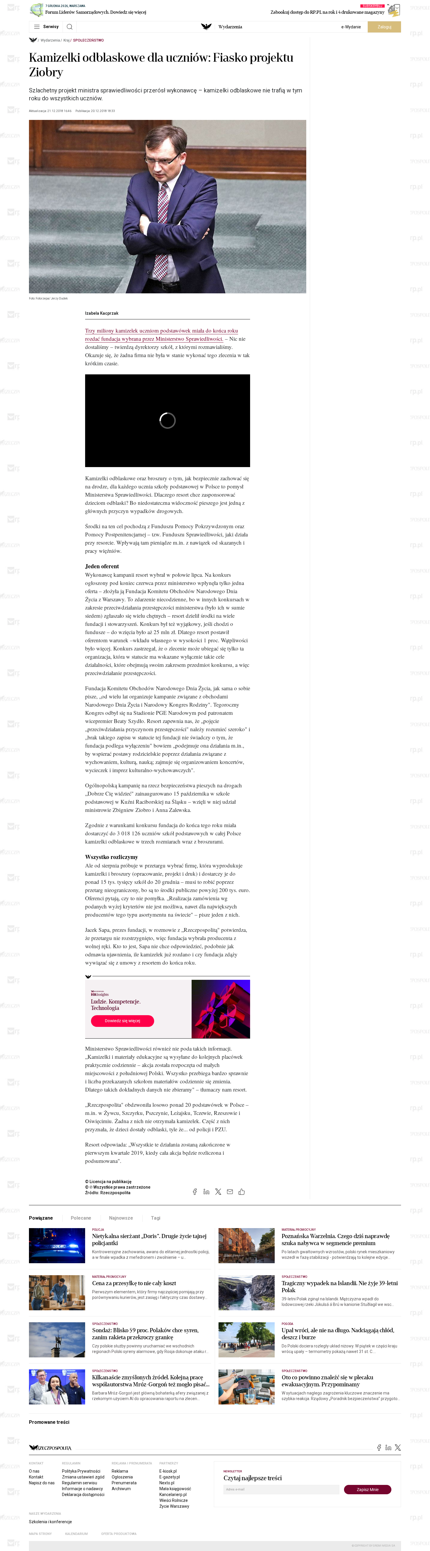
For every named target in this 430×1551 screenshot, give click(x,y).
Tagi (155, 1218)
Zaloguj (384, 27)
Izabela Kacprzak (101, 313)
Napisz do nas (42, 1483)
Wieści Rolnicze (173, 1500)
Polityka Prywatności (81, 1471)
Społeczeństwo (88, 40)
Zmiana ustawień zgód (83, 1477)
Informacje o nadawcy (82, 1488)
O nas (34, 1471)
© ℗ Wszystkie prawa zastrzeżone (117, 1187)
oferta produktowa (119, 1534)
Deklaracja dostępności (83, 1494)
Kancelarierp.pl (173, 1494)
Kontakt (36, 1477)
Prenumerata (124, 1483)
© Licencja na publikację (108, 1181)
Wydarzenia (230, 27)
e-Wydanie (351, 27)
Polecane (81, 1218)
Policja (98, 1229)
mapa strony (40, 1534)
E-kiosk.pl (168, 1471)
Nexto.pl (166, 1483)
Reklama (120, 1471)
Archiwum (121, 1488)
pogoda (287, 1324)
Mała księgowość (175, 1488)
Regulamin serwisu (79, 1483)
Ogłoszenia (122, 1477)
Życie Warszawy (174, 1506)
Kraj (66, 40)
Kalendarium (76, 1534)
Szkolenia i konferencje (50, 1521)
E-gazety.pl (169, 1477)
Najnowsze (121, 1218)
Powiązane (41, 1218)
